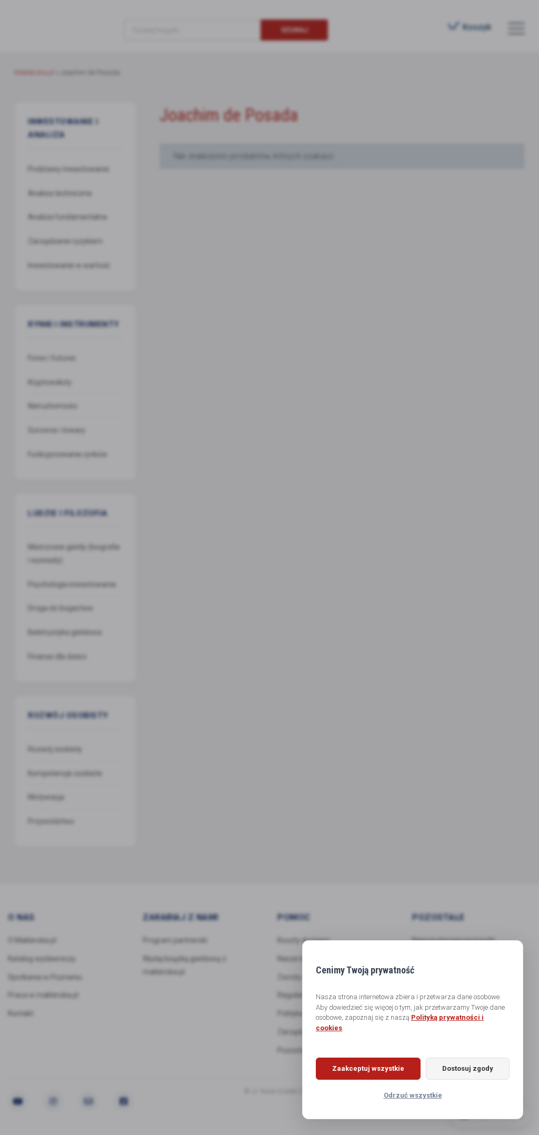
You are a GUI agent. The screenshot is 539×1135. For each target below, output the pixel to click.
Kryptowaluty (50, 382)
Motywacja (46, 797)
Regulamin (295, 995)
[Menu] (516, 27)
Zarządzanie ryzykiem (65, 241)
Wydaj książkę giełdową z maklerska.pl (184, 965)
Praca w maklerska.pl (43, 995)
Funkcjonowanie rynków (67, 454)
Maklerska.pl (52, 21)
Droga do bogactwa (60, 608)
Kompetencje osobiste (65, 773)
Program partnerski (175, 940)
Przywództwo (51, 821)
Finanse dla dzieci (57, 656)
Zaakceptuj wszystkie (368, 1068)
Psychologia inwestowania (72, 584)
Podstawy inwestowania (68, 169)
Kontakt (21, 1013)
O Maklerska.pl (32, 940)
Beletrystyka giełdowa (65, 632)
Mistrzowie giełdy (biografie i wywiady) (74, 553)
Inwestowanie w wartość (69, 265)
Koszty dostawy (303, 940)
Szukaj (294, 30)
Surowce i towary (56, 430)
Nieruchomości (52, 406)
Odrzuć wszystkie (413, 1095)
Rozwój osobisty (55, 749)
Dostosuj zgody (467, 1068)
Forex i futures (52, 358)
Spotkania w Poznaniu (45, 977)
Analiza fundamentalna (67, 217)
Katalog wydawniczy (42, 958)
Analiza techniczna (60, 193)
